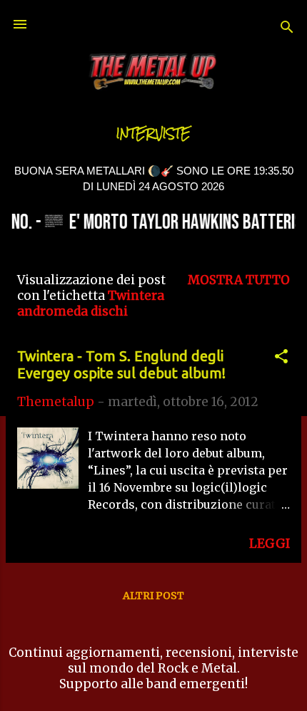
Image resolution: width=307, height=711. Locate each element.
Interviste (153, 133)
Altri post (153, 595)
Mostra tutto (239, 280)
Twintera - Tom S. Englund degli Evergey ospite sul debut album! (121, 364)
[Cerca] (287, 29)
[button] (281, 358)
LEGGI (269, 543)
